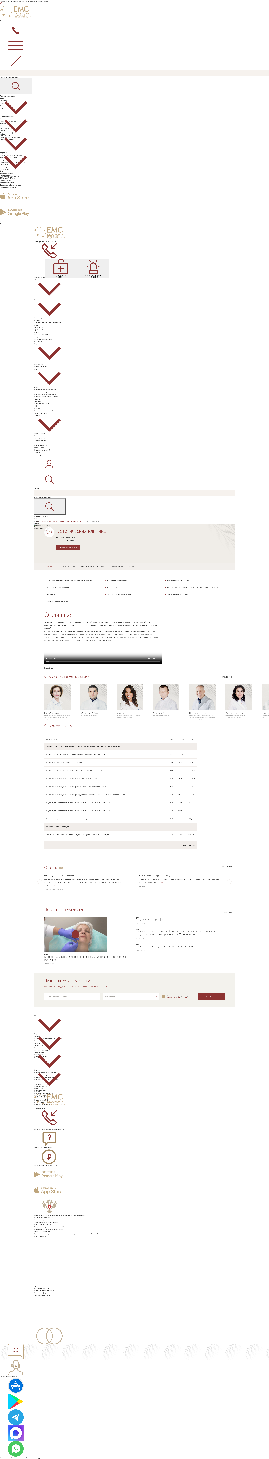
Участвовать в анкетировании (43, 1217)
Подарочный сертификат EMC (44, 411)
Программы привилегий (8, 187)
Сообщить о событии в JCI (42, 1231)
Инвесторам (38, 341)
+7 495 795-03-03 (61, 277)
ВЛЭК (35, 406)
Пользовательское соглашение (44, 1291)
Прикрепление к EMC (41, 445)
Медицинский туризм (41, 413)
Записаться (4, 187)
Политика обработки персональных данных (48, 1229)
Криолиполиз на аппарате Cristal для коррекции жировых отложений (193, 587)
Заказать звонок (5, 21)
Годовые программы (7, 173)
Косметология (112, 587)
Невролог (3, 101)
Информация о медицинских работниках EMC (49, 1227)
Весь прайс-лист (189, 845)
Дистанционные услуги (8, 169)
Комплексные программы (8, 157)
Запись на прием (39, 434)
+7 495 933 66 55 (70, 541)
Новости (3, 124)
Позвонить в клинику (18, 1458)
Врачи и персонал (86, 567)
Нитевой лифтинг (53, 594)
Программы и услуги (66, 567)
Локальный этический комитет (10, 138)
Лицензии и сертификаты (8, 133)
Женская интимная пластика (178, 580)
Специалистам (5, 126)
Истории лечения (39, 448)
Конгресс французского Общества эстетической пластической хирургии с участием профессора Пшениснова (175, 933)
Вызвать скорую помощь (93, 276)
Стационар (3, 167)
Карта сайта (38, 1286)
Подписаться (211, 996)
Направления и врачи (41, 344)
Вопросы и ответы (40, 441)
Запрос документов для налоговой (45, 1165)
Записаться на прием (68, 547)
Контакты (3, 171)
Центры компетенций (41, 367)
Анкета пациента (39, 438)
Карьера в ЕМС (5, 128)
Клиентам (37, 415)
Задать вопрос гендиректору (43, 1147)
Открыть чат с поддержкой (35, 1458)
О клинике (3, 119)
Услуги (36, 369)
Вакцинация (4, 164)
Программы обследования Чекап (11, 160)
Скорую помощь (15, 185)
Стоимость (101, 567)
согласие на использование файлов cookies (33, 1)
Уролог (2, 105)
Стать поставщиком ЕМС (56, 1129)
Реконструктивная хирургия (178, 594)
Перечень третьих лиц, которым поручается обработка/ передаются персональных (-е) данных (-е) (67, 1234)
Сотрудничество (5, 135)
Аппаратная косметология (117, 580)
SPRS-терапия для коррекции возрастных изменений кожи (69, 580)
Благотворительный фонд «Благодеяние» (14, 121)
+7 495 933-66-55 (6, 178)
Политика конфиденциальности (44, 1293)
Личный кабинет (5, 175)
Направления (4, 137)
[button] (134, 3)
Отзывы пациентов (40, 318)
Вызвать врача (5, 185)
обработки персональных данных (177, 997)
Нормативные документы (42, 1224)
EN (1, 224)
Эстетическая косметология (57, 601)
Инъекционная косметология (58, 587)
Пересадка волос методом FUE (119, 594)
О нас (35, 300)
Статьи (36, 443)
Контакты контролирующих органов (46, 1222)
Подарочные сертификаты (152, 919)
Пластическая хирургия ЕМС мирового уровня (165, 946)
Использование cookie (41, 1288)
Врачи (36, 362)
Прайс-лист (37, 408)
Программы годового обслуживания (46, 397)
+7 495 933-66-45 (93, 277)
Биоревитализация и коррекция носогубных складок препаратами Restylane (85, 958)
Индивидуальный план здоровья (11, 155)
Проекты (3, 131)
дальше (57, 885)
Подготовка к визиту (40, 436)
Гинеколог (3, 103)
